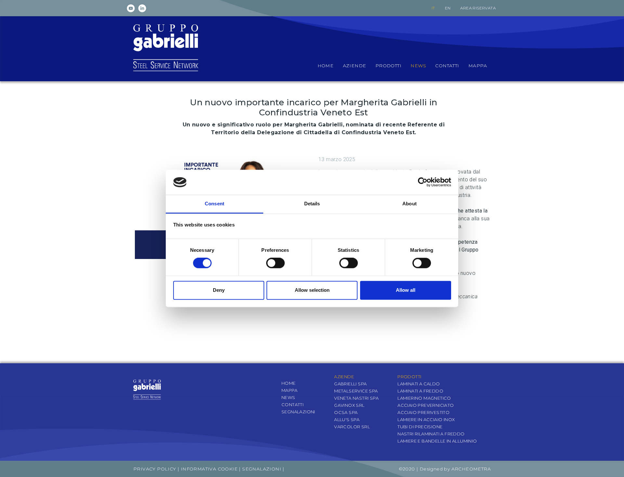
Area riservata (478, 8)
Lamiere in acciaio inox (426, 419)
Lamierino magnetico (424, 398)
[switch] (275, 263)
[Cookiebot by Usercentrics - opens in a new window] (422, 182)
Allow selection (312, 290)
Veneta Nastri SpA (356, 398)
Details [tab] (312, 203)
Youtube (131, 8)
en (448, 8)
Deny (219, 290)
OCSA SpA (346, 412)
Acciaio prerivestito (423, 412)
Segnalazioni (298, 411)
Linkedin (142, 8)
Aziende (344, 376)
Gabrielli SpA (350, 383)
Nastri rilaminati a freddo (430, 433)
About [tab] (409, 203)
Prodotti (409, 376)
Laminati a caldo (418, 383)
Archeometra (471, 469)
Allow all (405, 290)
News (288, 397)
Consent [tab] (214, 203)
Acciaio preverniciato (425, 405)
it (433, 8)
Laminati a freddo (420, 390)
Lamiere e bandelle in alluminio (437, 441)
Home (288, 383)
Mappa (289, 390)
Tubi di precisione (419, 426)
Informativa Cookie (209, 469)
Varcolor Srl (352, 426)
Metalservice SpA (356, 390)
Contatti (292, 404)
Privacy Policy (154, 469)
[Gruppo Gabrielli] (165, 47)
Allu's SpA (346, 419)
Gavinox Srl (349, 405)
